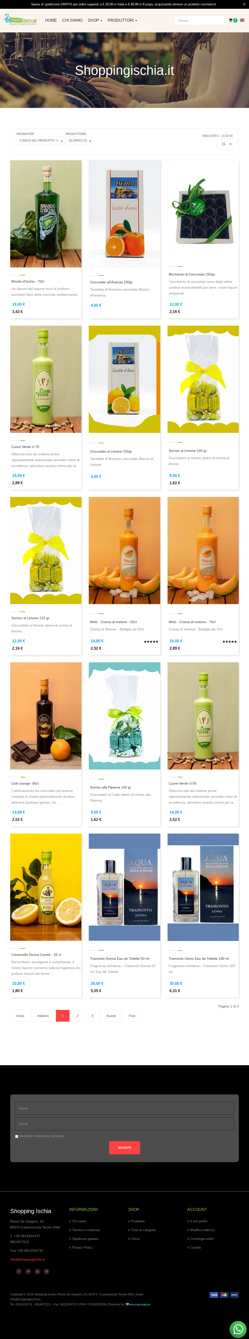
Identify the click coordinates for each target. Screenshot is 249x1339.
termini (40, 1136)
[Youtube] (37, 1271)
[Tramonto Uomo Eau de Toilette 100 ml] (203, 887)
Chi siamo (72, 20)
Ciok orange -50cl (25, 783)
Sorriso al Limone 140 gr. (188, 451)
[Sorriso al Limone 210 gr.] (45, 550)
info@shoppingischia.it (27, 1259)
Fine (132, 1016)
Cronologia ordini (201, 1239)
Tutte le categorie (143, 1230)
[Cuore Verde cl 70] (45, 379)
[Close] (244, 4)
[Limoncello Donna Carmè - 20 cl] (45, 887)
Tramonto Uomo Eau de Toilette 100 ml (199, 958)
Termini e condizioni (86, 1230)
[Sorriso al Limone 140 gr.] (203, 379)
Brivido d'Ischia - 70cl (27, 281)
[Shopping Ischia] (21, 19)
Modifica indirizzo (202, 1230)
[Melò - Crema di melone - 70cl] (203, 550)
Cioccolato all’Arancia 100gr (111, 282)
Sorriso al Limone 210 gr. (30, 618)
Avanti (111, 1016)
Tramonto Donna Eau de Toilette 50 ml (119, 958)
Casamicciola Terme (113, 1294)
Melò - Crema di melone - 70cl (192, 622)
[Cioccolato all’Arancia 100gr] (124, 214)
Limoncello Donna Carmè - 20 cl (36, 955)
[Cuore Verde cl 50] (203, 716)
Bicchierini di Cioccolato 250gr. (192, 274)
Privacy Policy (82, 1247)
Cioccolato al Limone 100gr (111, 451)
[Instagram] (47, 1271)
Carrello (195, 1247)
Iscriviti (124, 1147)
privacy (58, 1136)
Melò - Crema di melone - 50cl (113, 622)
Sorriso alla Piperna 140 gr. (111, 787)
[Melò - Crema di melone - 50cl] (124, 550)
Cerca (135, 1239)
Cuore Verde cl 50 (182, 783)
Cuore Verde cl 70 (25, 447)
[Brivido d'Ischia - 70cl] (45, 214)
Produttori (121, 20)
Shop (94, 20)
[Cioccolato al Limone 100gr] (124, 379)
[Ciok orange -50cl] (45, 716)
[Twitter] (28, 1271)
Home (51, 20)
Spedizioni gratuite (85, 1239)
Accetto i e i (41, 1136)
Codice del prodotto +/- (39, 140)
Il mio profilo (198, 1221)
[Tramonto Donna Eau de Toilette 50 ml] (124, 887)
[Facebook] (19, 1271)
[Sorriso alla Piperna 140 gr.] (124, 716)
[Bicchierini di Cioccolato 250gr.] (203, 209)
